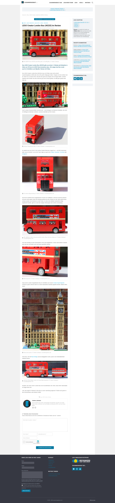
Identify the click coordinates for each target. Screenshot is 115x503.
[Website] (33, 407)
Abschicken (26, 490)
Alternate (57, 8)
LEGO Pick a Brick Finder (54, 473)
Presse (50, 465)
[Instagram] (78, 78)
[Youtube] (35, 407)
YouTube (62, 152)
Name (23, 460)
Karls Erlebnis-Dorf (53, 475)
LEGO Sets (37, 23)
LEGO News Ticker (68, 2)
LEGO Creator (30, 23)
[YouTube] (81, 78)
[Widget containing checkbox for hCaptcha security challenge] (31, 442)
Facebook (57, 152)
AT (61, 10)
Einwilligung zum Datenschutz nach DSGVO (31, 483)
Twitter (52, 152)
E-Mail (23, 465)
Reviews (46, 23)
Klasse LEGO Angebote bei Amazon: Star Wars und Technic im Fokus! (81, 51)
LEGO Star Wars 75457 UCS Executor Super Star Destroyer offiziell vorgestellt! (82, 61)
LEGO (76, 2)
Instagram (24, 154)
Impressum (51, 460)
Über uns (51, 463)
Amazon (53, 8)
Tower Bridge (34, 356)
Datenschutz (51, 461)
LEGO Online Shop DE (55, 10)
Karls (81, 2)
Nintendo (87, 2)
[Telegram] (75, 78)
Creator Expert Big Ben (58, 282)
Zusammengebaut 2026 (55, 2)
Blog (28, 14)
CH (63, 10)
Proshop (61, 8)
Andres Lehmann (77, 49)
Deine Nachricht (25, 470)
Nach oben (93, 500)
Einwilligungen (52, 467)
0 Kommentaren (50, 28)
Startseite (24, 14)
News (41, 23)
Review (49, 397)
